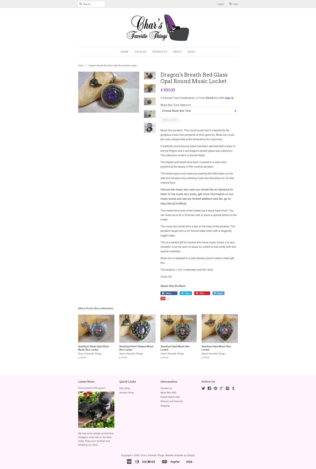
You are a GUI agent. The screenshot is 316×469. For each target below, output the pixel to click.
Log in (221, 4)
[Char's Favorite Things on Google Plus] (221, 388)
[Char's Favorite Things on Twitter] (203, 388)
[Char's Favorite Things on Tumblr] (233, 388)
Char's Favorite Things (152, 455)
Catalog (140, 51)
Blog (191, 51)
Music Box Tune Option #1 (175, 105)
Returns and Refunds (171, 401)
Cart (235, 4)
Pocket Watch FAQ (170, 396)
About (177, 51)
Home (125, 51)
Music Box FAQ (168, 392)
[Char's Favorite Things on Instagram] (227, 388)
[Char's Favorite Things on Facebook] (209, 388)
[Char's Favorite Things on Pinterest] (215, 388)
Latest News (86, 381)
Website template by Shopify (180, 455)
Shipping (165, 405)
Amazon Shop (126, 392)
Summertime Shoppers (92, 388)
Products (160, 51)
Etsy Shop (124, 388)
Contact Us (166, 388)
